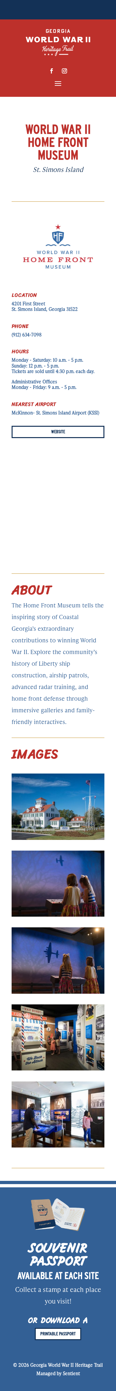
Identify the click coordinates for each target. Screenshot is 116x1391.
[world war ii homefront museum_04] (58, 1068)
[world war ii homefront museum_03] (58, 991)
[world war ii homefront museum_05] (58, 1145)
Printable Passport (58, 1333)
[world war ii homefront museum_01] (58, 838)
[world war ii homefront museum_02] (58, 914)
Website (58, 431)
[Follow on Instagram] (64, 71)
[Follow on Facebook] (51, 71)
